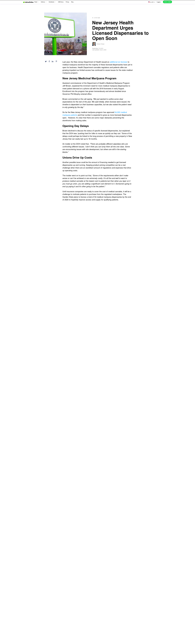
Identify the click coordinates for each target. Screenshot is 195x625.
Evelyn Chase (100, 44)
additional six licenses (118, 61)
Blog (72, 2)
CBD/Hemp (60, 2)
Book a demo (167, 2)
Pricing (67, 2)
